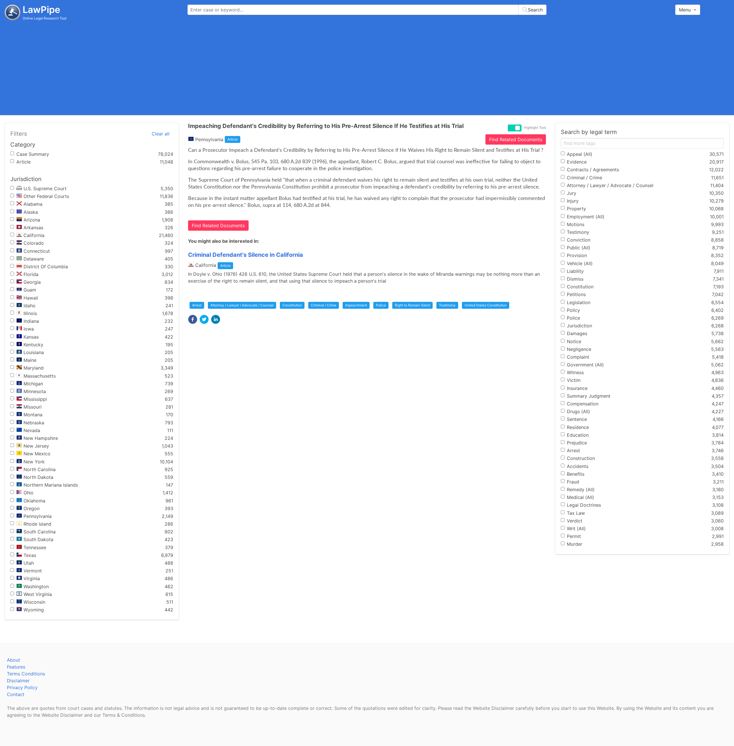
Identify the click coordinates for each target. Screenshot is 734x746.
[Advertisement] (367, 67)
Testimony (447, 305)
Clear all (160, 134)
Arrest (197, 305)
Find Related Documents (515, 139)
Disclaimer (18, 680)
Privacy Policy (22, 687)
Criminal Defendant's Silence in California (245, 254)
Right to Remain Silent (412, 305)
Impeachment (356, 305)
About (13, 660)
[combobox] (367, 10)
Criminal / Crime (323, 305)
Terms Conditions (26, 674)
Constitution (292, 305)
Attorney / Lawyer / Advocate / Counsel (242, 305)
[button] (192, 319)
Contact (15, 694)
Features (16, 667)
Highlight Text (535, 128)
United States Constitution (485, 305)
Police (381, 305)
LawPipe (41, 9)
